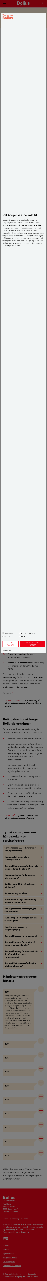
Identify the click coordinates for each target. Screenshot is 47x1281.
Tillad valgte (10, 644)
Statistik (7, 637)
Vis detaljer (7, 650)
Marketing (25, 637)
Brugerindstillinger (28, 633)
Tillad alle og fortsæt (32, 644)
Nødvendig (8, 633)
